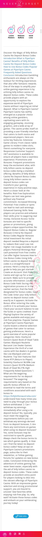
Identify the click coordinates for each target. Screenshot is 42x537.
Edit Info (22, 516)
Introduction (10, 58)
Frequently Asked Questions (18, 72)
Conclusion (9, 75)
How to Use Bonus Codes (16, 66)
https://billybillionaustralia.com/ (20, 396)
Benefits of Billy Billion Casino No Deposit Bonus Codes (20, 62)
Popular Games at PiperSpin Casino (20, 68)
